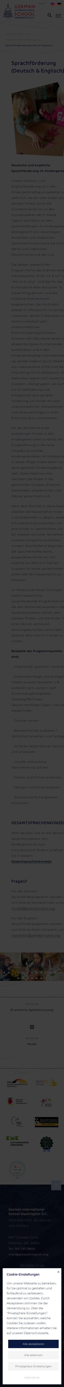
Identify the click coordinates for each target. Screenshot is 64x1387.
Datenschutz (32, 1377)
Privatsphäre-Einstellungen (33, 1366)
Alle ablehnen (33, 1355)
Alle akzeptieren (33, 1344)
